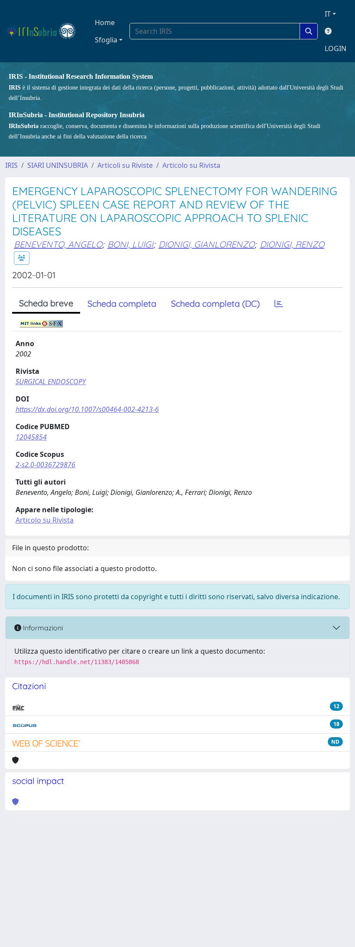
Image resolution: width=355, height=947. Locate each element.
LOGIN (335, 48)
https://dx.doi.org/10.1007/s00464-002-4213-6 (87, 409)
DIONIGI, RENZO (292, 244)
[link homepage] (44, 31)
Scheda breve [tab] (46, 303)
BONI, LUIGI (130, 244)
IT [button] (328, 14)
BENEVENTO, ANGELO (58, 244)
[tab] (278, 304)
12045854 (31, 437)
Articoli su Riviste (125, 165)
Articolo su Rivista (191, 165)
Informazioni (42, 627)
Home (105, 22)
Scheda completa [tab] (121, 303)
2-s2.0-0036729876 (45, 464)
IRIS (11, 165)
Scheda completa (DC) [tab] (215, 303)
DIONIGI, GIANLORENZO (206, 244)
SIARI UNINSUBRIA (57, 165)
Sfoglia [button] (106, 40)
